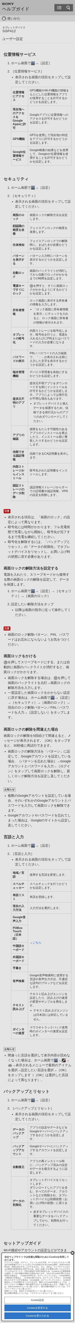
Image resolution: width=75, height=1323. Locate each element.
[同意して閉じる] (72, 1253)
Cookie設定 (37, 1299)
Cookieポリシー (33, 1291)
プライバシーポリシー (41, 1293)
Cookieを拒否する (37, 1307)
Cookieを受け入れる (37, 1315)
